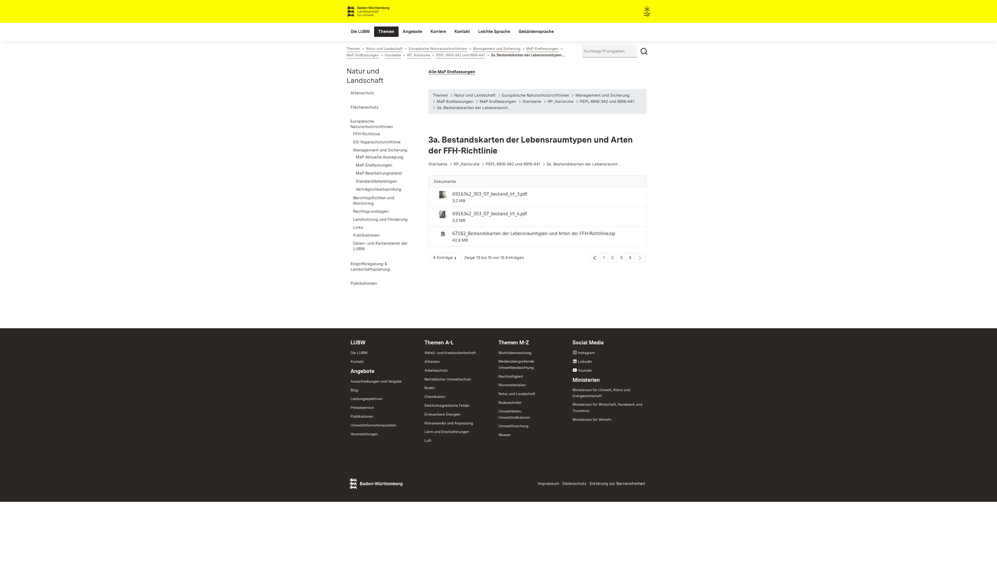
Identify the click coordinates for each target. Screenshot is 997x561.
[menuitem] (360, 31)
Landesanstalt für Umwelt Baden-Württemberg (377, 11)
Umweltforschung (513, 426)
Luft (428, 440)
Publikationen (362, 416)
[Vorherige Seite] (594, 258)
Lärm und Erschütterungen (447, 432)
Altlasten (432, 361)
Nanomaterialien (512, 385)
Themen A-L (439, 342)
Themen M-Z (513, 342)
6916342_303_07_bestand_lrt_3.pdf (489, 194)
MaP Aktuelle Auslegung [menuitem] (379, 157)
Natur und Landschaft (516, 394)
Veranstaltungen (364, 434)
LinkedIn (585, 361)
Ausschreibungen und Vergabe (376, 381)
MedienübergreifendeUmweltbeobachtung (516, 364)
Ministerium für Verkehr (591, 419)
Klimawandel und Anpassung (449, 423)
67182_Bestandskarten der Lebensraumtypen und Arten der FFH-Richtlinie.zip (533, 233)
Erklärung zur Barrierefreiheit (617, 483)
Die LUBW (359, 353)
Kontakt (357, 361)
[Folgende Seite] (640, 258)
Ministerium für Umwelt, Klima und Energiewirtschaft (601, 393)
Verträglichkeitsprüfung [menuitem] (378, 189)
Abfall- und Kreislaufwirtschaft (450, 353)
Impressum (548, 483)
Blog (354, 390)
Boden (430, 388)
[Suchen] (644, 51)
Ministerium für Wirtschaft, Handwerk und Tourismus (607, 407)
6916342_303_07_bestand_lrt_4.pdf (489, 213)
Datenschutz (574, 483)
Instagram (586, 353)
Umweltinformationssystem (373, 425)
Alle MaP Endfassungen (451, 71)
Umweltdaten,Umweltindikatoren (514, 414)
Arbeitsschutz (436, 370)
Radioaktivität (509, 402)
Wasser (504, 435)
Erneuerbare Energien (443, 414)
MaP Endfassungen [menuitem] (374, 165)
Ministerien (586, 380)
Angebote (362, 371)
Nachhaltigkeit (510, 376)
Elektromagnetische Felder (447, 405)
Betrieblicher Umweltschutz (448, 379)
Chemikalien (435, 397)
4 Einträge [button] (447, 259)
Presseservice (362, 407)
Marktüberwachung (514, 353)
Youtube (585, 370)
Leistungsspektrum (366, 399)
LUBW (358, 342)
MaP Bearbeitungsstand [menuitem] (379, 173)
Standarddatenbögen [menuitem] (376, 181)
